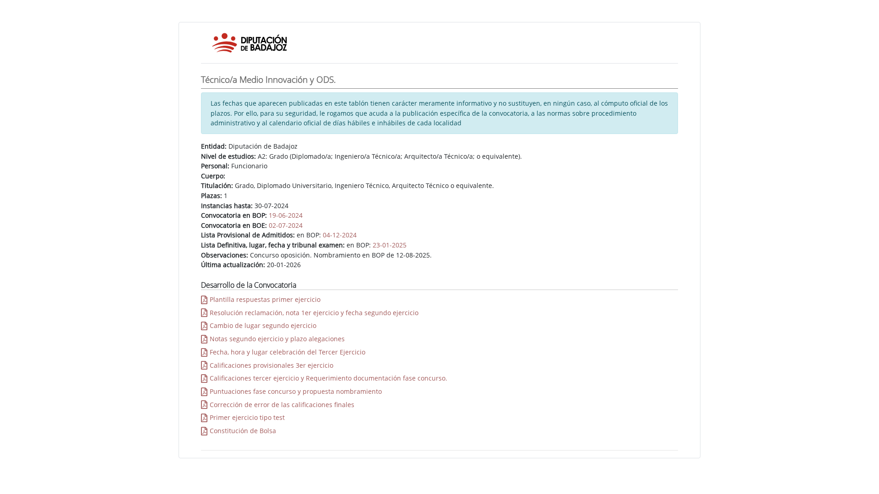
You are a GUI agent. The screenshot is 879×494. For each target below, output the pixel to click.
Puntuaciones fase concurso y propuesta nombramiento (296, 391)
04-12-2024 (340, 235)
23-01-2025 (390, 245)
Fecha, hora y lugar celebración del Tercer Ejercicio (287, 352)
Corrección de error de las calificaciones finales (282, 404)
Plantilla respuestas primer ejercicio (265, 299)
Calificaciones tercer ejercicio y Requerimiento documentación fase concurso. (328, 378)
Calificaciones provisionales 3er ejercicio (271, 365)
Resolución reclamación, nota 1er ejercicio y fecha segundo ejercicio (314, 312)
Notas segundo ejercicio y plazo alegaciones (277, 338)
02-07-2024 (286, 225)
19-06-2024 (286, 215)
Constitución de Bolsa (243, 430)
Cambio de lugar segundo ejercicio (263, 325)
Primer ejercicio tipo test (247, 417)
